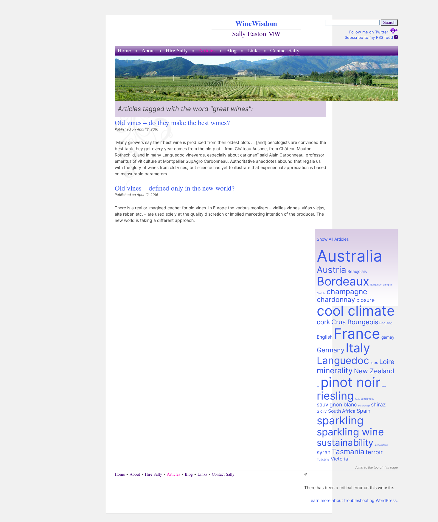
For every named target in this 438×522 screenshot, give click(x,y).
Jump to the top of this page (376, 467)
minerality (335, 370)
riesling (335, 395)
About (148, 50)
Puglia (384, 386)
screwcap (364, 405)
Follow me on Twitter (369, 32)
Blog (231, 50)
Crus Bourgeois (354, 322)
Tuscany (323, 459)
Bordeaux (343, 281)
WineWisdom (256, 23)
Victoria (339, 459)
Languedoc (343, 360)
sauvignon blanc (337, 404)
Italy (358, 347)
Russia (357, 399)
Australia (349, 255)
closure (365, 300)
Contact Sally (284, 50)
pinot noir (350, 382)
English (325, 337)
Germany (330, 350)
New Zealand (374, 371)
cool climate (356, 311)
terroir (374, 452)
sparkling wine (350, 432)
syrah (323, 452)
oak (318, 386)
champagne (347, 291)
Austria (331, 269)
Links (253, 50)
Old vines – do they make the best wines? (172, 122)
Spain (363, 411)
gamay (387, 337)
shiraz (378, 404)
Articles (206, 50)
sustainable (381, 444)
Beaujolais (357, 271)
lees (374, 362)
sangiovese (367, 398)
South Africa (341, 411)
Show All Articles (333, 239)
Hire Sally (177, 50)
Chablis (321, 293)
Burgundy (376, 284)
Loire (386, 362)
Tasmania (348, 451)
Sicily (322, 411)
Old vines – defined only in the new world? (174, 187)
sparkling (340, 420)
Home (124, 50)
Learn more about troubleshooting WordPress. (353, 500)
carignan (388, 284)
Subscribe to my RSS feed (369, 37)
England (385, 323)
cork (323, 322)
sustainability (345, 442)
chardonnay (336, 299)
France (357, 333)
